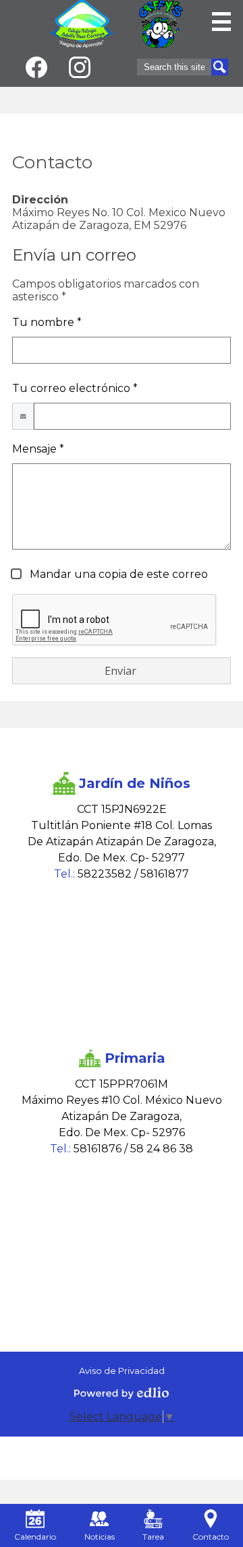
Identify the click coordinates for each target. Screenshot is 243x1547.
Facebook (36, 67)
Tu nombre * (47, 322)
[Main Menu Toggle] (221, 21)
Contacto (210, 1537)
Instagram (79, 67)
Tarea (153, 1537)
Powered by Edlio (121, 1393)
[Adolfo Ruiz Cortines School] (82, 24)
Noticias (99, 1537)
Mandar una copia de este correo (117, 574)
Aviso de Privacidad (122, 1370)
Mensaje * (38, 448)
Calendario (35, 1537)
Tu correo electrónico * (75, 388)
